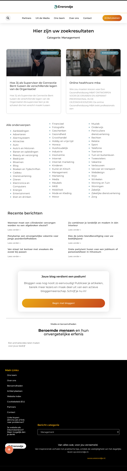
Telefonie (96, 148)
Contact (87, 18)
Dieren (17, 179)
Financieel (58, 123)
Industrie (57, 151)
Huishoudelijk (60, 148)
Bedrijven (18, 158)
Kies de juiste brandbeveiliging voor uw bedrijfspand (90, 237)
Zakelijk (95, 189)
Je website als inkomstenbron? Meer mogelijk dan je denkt (16, 431)
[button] (8, 18)
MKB (55, 186)
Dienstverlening (22, 176)
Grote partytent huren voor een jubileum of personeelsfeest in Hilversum (93, 250)
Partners (26, 18)
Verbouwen (98, 165)
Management (60, 172)
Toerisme (96, 151)
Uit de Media (43, 18)
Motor (55, 196)
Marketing (58, 175)
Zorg (94, 196)
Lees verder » (14, 229)
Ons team (59, 18)
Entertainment (21, 193)
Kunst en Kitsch (61, 168)
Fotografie (58, 127)
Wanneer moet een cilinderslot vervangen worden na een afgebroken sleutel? (32, 224)
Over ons (74, 18)
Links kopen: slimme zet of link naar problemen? (15, 419)
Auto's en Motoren (23, 148)
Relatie (95, 141)
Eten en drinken (22, 196)
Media (55, 179)
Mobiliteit (57, 189)
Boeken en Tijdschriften (26, 169)
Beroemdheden (15, 385)
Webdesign (98, 172)
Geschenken (59, 130)
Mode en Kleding (62, 193)
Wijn (94, 175)
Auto (16, 144)
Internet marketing (63, 161)
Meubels (57, 182)
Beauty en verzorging (25, 155)
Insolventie (58, 155)
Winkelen (96, 179)
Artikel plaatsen (14, 391)
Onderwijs (97, 127)
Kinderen (57, 165)
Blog (16, 165)
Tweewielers (98, 158)
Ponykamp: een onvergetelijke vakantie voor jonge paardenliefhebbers (33, 237)
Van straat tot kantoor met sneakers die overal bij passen (30, 250)
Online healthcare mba (85, 82)
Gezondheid (59, 134)
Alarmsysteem (21, 137)
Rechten (96, 137)
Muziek (95, 123)
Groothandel (59, 137)
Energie (17, 189)
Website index (14, 396)
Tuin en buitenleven (102, 155)
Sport (94, 144)
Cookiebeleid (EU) (16, 401)
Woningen (97, 186)
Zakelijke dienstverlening (105, 193)
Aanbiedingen (21, 130)
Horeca (56, 144)
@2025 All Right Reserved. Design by (78, 458)
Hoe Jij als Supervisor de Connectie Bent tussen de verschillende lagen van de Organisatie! (33, 86)
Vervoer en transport (103, 168)
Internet (56, 158)
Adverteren (19, 134)
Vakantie (96, 161)
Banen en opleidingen (25, 151)
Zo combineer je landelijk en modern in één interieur (93, 224)
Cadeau (17, 172)
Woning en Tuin (100, 182)
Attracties (18, 141)
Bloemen (18, 162)
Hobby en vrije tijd (62, 141)
